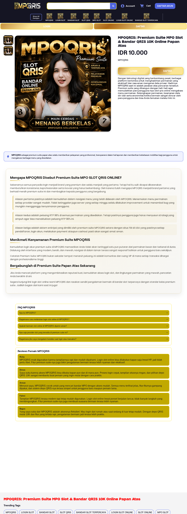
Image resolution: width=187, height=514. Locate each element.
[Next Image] (108, 84)
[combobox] (78, 6)
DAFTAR (140, 26)
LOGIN (46, 26)
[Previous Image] (17, 84)
